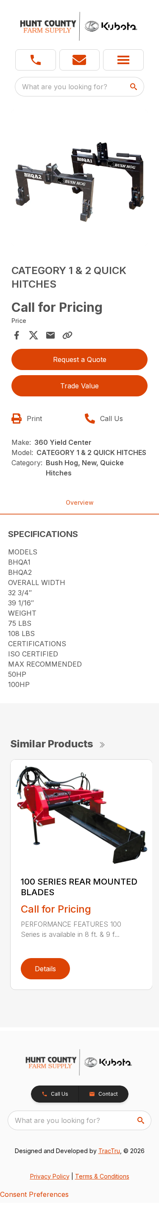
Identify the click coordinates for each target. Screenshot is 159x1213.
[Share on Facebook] (16, 335)
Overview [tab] (80, 502)
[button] (35, 60)
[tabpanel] (79, 179)
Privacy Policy (50, 1176)
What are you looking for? (64, 86)
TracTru (109, 1150)
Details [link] (45, 968)
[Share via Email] (50, 335)
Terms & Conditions (102, 1176)
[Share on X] (33, 335)
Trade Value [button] (79, 386)
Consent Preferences (34, 1194)
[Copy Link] (67, 335)
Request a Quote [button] (79, 359)
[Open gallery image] (79, 178)
